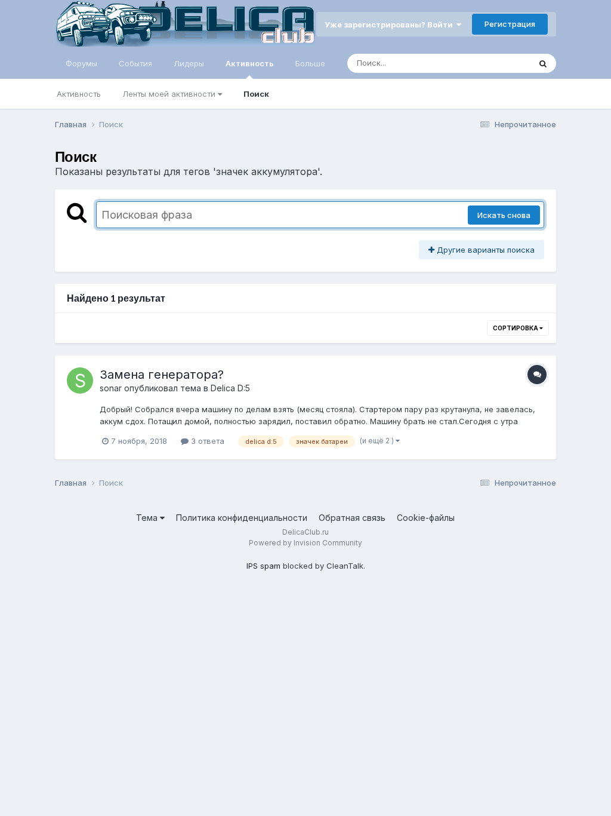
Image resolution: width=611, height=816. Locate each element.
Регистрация (510, 24)
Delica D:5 (230, 388)
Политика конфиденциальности (241, 518)
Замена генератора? (162, 374)
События (135, 63)
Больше (310, 63)
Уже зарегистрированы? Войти (390, 24)
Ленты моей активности (170, 94)
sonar (111, 388)
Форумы (81, 63)
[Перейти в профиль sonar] (80, 380)
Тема (148, 518)
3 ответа (206, 441)
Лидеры (189, 63)
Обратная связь (352, 518)
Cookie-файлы (426, 518)
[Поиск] (543, 63)
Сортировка (516, 328)
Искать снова (503, 215)
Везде (503, 63)
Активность (250, 63)
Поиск (256, 94)
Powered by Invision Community (305, 542)
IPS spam (263, 565)
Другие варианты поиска (484, 249)
